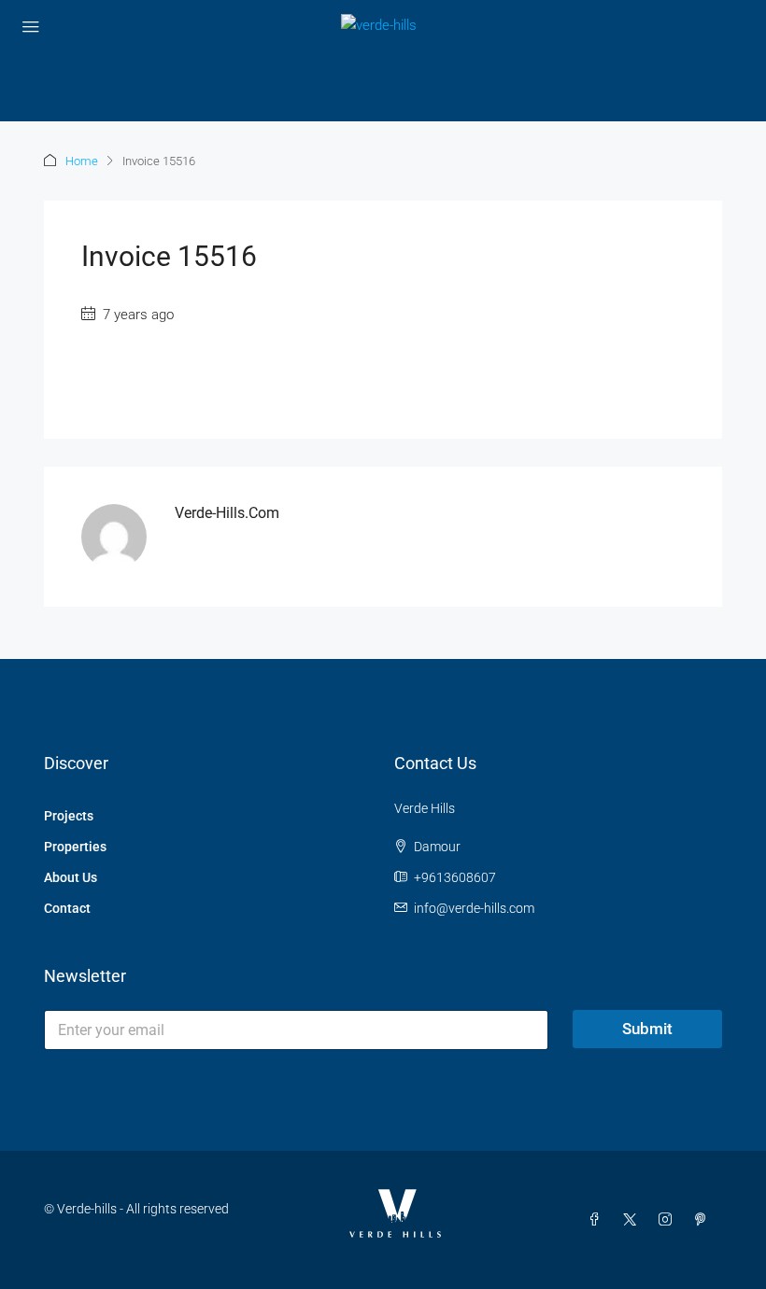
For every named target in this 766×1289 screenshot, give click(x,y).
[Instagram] (669, 1219)
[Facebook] (598, 1219)
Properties (75, 846)
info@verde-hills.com (474, 908)
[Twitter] (633, 1219)
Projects (68, 815)
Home (81, 161)
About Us (70, 877)
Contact (67, 908)
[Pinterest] (704, 1219)
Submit (647, 1028)
